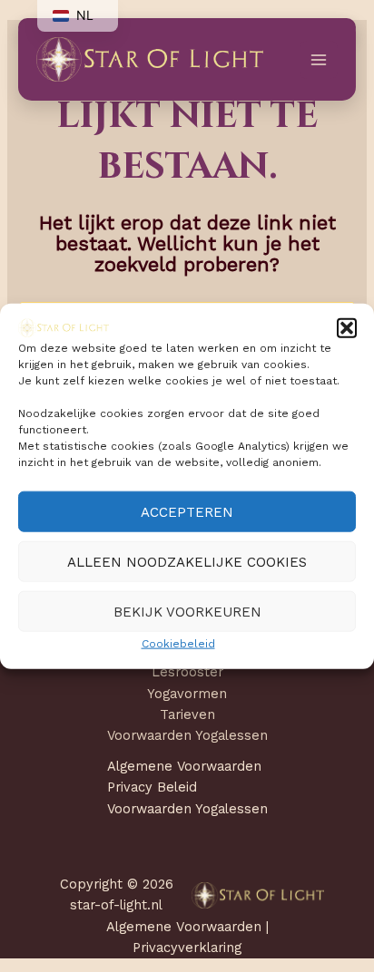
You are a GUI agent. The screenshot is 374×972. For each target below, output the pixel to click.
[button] (347, 327)
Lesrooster (187, 672)
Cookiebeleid (178, 643)
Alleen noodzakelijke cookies (187, 562)
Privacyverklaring (187, 947)
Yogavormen (187, 693)
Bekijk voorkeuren (187, 612)
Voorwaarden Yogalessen (187, 735)
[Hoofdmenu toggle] (319, 60)
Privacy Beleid (152, 787)
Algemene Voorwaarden (184, 766)
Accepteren (187, 512)
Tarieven (187, 714)
